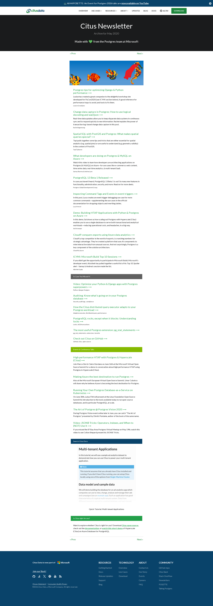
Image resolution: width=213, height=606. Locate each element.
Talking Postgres (165, 588)
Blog (145, 11)
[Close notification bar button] (210, 3)
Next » (140, 53)
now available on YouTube (135, 3)
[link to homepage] (35, 10)
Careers (142, 580)
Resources (110, 11)
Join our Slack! (39, 571)
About (124, 11)
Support (102, 580)
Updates (136, 11)
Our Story (143, 572)
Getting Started (105, 568)
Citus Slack (163, 572)
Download (179, 11)
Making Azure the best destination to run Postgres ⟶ (103, 376)
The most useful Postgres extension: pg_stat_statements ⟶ (106, 329)
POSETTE (163, 584)
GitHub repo (164, 568)
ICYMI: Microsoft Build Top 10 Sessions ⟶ (97, 256)
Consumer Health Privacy (57, 584)
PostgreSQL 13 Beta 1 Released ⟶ (93, 177)
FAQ (141, 584)
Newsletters (164, 580)
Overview (83, 11)
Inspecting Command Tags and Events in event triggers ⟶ (105, 193)
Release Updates (106, 576)
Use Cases (95, 11)
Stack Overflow (165, 576)
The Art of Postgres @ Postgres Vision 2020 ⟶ (99, 409)
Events (142, 576)
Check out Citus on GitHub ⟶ (90, 338)
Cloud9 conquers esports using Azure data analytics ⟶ (104, 234)
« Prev (73, 53)
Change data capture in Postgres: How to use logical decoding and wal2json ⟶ (102, 113)
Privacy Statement (39, 584)
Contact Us (143, 568)
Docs (154, 11)
